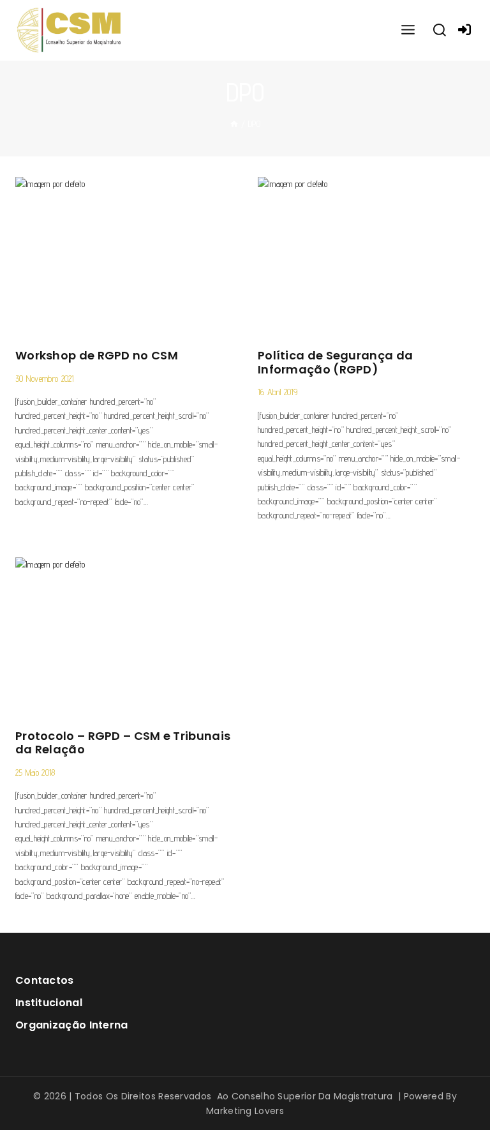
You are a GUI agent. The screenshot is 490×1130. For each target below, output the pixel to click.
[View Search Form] (439, 31)
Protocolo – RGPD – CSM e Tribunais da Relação (122, 743)
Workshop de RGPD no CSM (96, 355)
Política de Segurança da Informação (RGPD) (335, 362)
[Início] (234, 124)
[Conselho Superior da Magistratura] (70, 30)
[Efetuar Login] (464, 30)
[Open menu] (407, 30)
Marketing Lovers (245, 1110)
